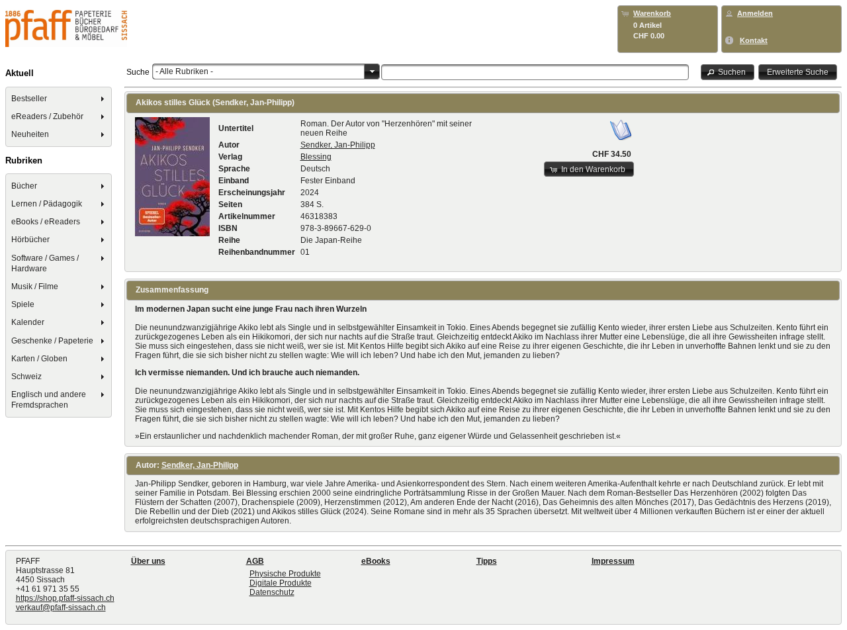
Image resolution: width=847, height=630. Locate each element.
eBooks (375, 561)
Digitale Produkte (280, 583)
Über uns (148, 561)
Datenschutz (271, 592)
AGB (255, 561)
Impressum (613, 561)
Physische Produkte (285, 573)
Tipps (486, 561)
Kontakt (754, 40)
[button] (728, 71)
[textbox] (535, 72)
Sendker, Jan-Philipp (337, 145)
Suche (138, 72)
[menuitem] (59, 98)
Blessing (316, 156)
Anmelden (755, 13)
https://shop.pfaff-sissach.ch (65, 598)
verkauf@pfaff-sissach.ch (61, 607)
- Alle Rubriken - (184, 71)
